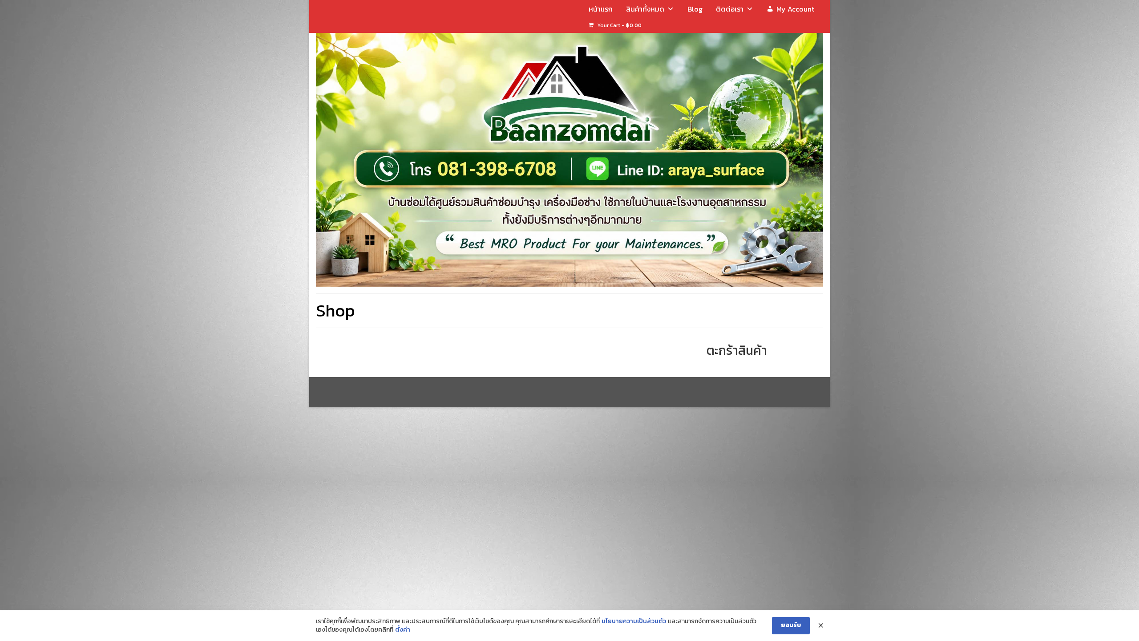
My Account (795, 9)
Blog (695, 9)
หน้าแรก (601, 9)
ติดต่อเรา (729, 9)
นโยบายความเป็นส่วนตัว (634, 621)
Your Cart (619, 25)
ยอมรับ (791, 625)
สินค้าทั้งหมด (645, 9)
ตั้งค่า (402, 629)
